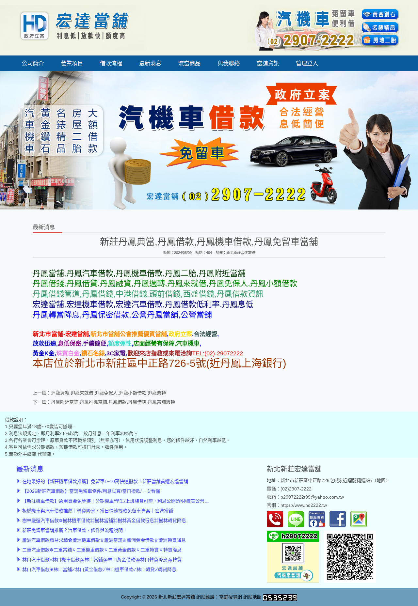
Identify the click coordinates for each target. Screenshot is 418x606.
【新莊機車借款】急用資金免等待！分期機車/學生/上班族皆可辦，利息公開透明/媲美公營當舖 (118, 501)
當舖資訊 (268, 63)
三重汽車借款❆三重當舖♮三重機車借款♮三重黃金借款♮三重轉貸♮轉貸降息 (102, 549)
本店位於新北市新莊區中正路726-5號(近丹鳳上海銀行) (159, 363)
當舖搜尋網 (230, 596)
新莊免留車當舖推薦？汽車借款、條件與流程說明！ (74, 530)
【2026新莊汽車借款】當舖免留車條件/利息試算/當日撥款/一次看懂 (91, 491)
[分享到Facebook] (339, 518)
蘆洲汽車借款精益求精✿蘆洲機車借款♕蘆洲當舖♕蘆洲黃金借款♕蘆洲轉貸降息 (104, 540)
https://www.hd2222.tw (304, 505)
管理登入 (307, 63)
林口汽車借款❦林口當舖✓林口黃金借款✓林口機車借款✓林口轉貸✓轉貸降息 (99, 569)
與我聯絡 (228, 63)
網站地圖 (252, 596)
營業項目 (72, 63)
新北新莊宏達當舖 (240, 253)
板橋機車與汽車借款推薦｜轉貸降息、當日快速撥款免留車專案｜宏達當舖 (97, 510)
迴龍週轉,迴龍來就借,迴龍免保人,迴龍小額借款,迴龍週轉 (108, 393)
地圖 (381, 480)
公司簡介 (33, 63)
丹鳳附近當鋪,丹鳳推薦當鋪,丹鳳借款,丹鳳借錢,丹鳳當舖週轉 (113, 402)
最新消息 (150, 63)
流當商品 (189, 63)
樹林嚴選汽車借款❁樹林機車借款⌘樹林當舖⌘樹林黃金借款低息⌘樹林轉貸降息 (104, 520)
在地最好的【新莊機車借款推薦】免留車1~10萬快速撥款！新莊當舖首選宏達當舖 (105, 481)
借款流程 (111, 63)
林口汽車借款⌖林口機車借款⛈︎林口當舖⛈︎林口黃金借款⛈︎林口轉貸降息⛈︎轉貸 (102, 559)
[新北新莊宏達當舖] (73, 27)
